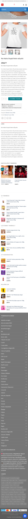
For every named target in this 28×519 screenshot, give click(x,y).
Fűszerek (3, 381)
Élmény (13, 503)
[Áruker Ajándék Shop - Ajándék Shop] (14, 4)
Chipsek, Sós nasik (5, 339)
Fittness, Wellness (5, 373)
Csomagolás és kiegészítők (8, 348)
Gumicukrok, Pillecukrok (7, 387)
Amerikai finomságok (6, 325)
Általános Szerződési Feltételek (10, 512)
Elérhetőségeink (14, 514)
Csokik (3, 342)
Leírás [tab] (2, 124)
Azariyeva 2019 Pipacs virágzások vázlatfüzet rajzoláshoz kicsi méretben (6, 181)
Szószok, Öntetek (5, 434)
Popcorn (3, 423)
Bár (2, 331)
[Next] (24, 35)
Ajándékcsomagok (5, 320)
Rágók (2, 426)
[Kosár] (26, 4)
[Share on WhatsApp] (2, 118)
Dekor (2, 353)
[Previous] (3, 35)
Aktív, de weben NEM (6, 323)
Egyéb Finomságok (6, 362)
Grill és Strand (4, 384)
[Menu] (2, 5)
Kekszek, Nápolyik (5, 395)
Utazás (11, 501)
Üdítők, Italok (4, 437)
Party (2, 417)
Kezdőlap (11, 14)
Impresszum (22, 512)
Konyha (3, 401)
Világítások (4, 445)
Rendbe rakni (4, 429)
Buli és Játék (4, 337)
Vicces (2, 443)
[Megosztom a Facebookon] (5, 118)
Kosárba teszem (15, 98)
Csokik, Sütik (4, 345)
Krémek (3, 404)
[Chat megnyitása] (25, 516)
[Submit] (25, 9)
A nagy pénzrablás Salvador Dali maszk (20, 181)
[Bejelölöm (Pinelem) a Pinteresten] (10, 118)
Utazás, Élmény (5, 440)
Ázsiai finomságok (5, 328)
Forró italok (4, 376)
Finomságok (4, 370)
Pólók (14, 112)
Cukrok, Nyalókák (5, 351)
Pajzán (2, 415)
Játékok (3, 392)
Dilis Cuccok (4, 356)
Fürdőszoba (4, 378)
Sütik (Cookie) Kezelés (20, 513)
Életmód (7, 112)
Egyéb (2, 359)
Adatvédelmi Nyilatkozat (8, 513)
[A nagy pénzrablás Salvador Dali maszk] (21, 171)
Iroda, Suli (3, 390)
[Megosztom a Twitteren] (7, 118)
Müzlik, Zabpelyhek (6, 406)
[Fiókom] (23, 4)
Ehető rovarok (4, 365)
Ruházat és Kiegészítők (7, 431)
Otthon (3, 412)
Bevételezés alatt (5, 334)
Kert (2, 398)
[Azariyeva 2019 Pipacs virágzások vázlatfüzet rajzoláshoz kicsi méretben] (7, 171)
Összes (18, 14)
